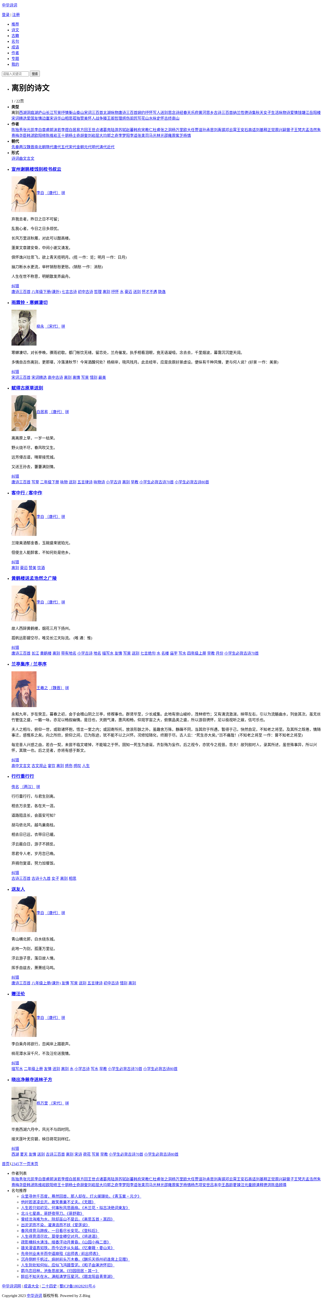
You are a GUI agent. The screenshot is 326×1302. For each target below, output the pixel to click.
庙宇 (174, 653)
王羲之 (42, 688)
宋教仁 (147, 130)
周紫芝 (177, 135)
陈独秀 (17, 130)
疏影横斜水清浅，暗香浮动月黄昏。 (51, 1242)
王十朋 (63, 135)
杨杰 (195, 1185)
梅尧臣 (21, 135)
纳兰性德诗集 (244, 113)
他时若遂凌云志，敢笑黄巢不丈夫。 (51, 1202)
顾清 (256, 1185)
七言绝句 (148, 653)
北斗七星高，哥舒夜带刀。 (44, 1213)
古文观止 (39, 766)
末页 (34, 1164)
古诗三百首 (223, 113)
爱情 (294, 113)
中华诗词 (9, 5)
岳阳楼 (315, 113)
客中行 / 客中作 (26, 492)
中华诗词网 (11, 1286)
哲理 (118, 118)
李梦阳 (124, 135)
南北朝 (40, 147)
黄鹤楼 (46, 653)
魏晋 (30, 147)
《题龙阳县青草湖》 (98, 1277)
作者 (15, 53)
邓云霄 (231, 130)
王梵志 (299, 130)
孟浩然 (311, 130)
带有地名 (68, 653)
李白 (38, 130)
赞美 (84, 118)
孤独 (76, 118)
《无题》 (88, 1202)
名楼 (165, 653)
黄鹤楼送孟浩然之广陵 (34, 578)
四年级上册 (196, 653)
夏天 (24, 1154)
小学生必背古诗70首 (156, 482)
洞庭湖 (32, 113)
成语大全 (31, 1286)
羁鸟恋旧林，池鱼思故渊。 (44, 1271)
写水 (182, 653)
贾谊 (198, 130)
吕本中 (215, 1185)
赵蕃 (130, 130)
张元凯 (28, 130)
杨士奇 (74, 135)
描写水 (108, 653)
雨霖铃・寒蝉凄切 (29, 302)
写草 (35, 482)
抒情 (65, 113)
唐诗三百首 (127, 113)
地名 (97, 653)
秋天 (259, 113)
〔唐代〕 (52, 193)
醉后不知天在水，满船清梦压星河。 (51, 1277)
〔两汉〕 (27, 787)
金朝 (80, 147)
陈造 (275, 1185)
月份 (219, 653)
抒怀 (149, 113)
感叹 (77, 766)
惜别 (93, 377)
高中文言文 (21, 766)
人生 (86, 766)
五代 (65, 147)
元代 (88, 147)
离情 (76, 377)
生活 (275, 113)
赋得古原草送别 (27, 387)
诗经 (179, 113)
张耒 (141, 135)
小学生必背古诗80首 (192, 482)
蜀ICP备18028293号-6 (77, 1286)
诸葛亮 (105, 130)
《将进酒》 (90, 1236)
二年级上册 (33, 1069)
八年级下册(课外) (46, 292)
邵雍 (168, 135)
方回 (84, 130)
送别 (164, 113)
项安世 (204, 1185)
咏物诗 (284, 113)
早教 (134, 482)
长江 (49, 113)
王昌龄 (227, 1185)
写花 (141, 118)
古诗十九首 (41, 878)
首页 (6, 1164)
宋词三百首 (93, 113)
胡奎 (84, 135)
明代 (95, 147)
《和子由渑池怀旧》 (98, 1265)
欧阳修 (40, 135)
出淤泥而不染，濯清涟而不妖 (46, 1225)
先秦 (15, 147)
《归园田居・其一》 (83, 1271)
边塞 (46, 118)
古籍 (15, 36)
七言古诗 (69, 292)
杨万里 (177, 130)
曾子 (290, 130)
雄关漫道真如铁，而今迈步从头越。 (51, 1248)
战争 (99, 118)
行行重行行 (22, 776)
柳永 (40, 326)
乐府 (195, 113)
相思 (69, 118)
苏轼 (122, 130)
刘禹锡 (219, 130)
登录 (6, 15)
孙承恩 (208, 130)
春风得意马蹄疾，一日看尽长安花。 (51, 1231)
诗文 (15, 30)
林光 (160, 135)
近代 (111, 147)
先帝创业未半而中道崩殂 (42, 1254)
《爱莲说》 (80, 1225)
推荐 (15, 24)
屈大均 (101, 135)
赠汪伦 (18, 993)
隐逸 (162, 292)
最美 (102, 377)
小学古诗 (113, 482)
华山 (61, 118)
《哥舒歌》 (75, 1213)
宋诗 (53, 118)
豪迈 (128, 292)
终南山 (173, 118)
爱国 (30, 118)
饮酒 (41, 568)
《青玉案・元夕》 (127, 1196)
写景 (57, 113)
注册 (16, 15)
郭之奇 (112, 135)
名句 (15, 41)
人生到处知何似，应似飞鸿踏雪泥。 (51, 1265)
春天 (187, 113)
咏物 (114, 113)
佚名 (15, 787)
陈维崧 (51, 135)
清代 (103, 147)
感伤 (126, 118)
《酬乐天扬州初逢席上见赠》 (106, 1259)
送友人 (18, 889)
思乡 (210, 113)
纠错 (15, 286)
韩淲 (30, 135)
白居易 (74, 130)
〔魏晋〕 (56, 688)
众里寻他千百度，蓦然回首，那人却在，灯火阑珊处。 (67, 1196)
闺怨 (133, 118)
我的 (15, 64)
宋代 (72, 147)
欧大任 (189, 130)
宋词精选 (19, 118)
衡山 (72, 113)
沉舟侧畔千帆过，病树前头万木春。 (51, 1259)
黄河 (202, 113)
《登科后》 (90, 1231)
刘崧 (91, 135)
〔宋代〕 (52, 326)
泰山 (80, 113)
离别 (106, 292)
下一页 (25, 1164)
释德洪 (265, 1185)
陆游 (114, 130)
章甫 (46, 130)
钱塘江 (303, 113)
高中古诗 (55, 377)
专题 (15, 59)
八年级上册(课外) (46, 983)
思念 (172, 113)
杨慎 (187, 135)
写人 (156, 113)
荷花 (87, 1154)
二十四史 (49, 1286)
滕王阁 (109, 118)
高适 (252, 130)
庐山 (42, 113)
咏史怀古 (160, 118)
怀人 (91, 118)
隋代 (49, 147)
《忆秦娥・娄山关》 (98, 1248)
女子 (267, 113)
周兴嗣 (280, 130)
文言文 (28, 158)
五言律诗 (85, 482)
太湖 (107, 113)
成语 (15, 47)
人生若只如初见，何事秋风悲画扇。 (51, 1208)
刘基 (259, 130)
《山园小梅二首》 (96, 1242)
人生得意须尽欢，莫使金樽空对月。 (51, 1236)
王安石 (242, 130)
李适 (133, 135)
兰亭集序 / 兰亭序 (29, 664)
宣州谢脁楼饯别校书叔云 (36, 169)
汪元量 (246, 1185)
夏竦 (237, 1185)
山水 (149, 118)
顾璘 (282, 1185)
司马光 (151, 135)
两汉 (23, 147)
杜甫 (156, 130)
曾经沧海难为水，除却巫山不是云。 (51, 1219)
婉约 (141, 113)
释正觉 (269, 130)
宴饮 (51, 766)
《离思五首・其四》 (98, 1219)
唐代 (57, 147)
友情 (38, 118)
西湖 (23, 113)
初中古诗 (85, 292)
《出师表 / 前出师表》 (81, 1254)
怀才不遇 (149, 292)
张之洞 (166, 130)
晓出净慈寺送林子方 (31, 1079)
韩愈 (137, 130)
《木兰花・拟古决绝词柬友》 (106, 1208)
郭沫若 (55, 130)
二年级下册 (49, 482)
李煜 (65, 130)
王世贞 (93, 130)
